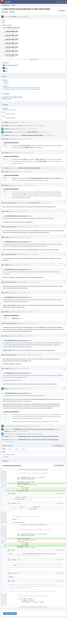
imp (6, 68)
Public (13, 12)
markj (6, 82)
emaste (7, 83)
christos (13, 16)
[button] (65, 2)
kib (6, 71)
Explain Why (13, 431)
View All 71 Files (34, 59)
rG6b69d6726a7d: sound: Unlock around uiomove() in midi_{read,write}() (21, 89)
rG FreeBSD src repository (9, 110)
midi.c (6, 456)
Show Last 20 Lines (42, 607)
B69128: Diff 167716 (32, 132)
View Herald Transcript (28, 125)
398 (6, 145)
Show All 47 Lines (33, 524)
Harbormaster (8, 132)
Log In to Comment (10, 613)
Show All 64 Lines (33, 607)
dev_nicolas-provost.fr (11, 65)
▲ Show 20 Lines (24, 524)
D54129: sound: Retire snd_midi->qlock (32, 135)
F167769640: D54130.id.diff (12, 27)
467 (6, 178)
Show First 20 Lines (24, 469)
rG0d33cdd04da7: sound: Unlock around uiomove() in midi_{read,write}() (21, 87)
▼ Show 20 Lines (43, 469)
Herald (6, 125)
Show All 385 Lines (33, 469)
